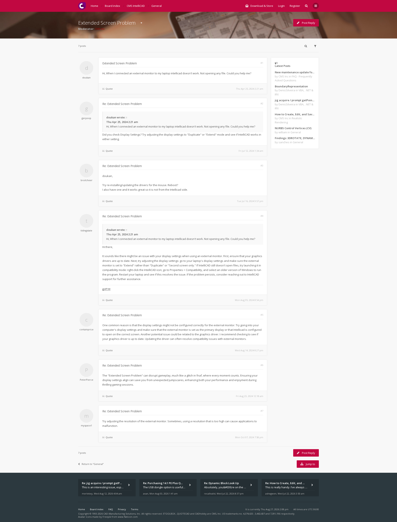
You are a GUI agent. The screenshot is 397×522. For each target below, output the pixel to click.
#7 (262, 410)
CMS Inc (100, 29)
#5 (262, 314)
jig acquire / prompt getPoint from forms (295, 100)
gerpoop (86, 118)
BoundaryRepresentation (291, 86)
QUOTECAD (183, 513)
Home (81, 509)
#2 (262, 103)
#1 (262, 62)
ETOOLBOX (169, 513)
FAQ (110, 509)
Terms (134, 509)
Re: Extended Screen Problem (122, 104)
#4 (262, 215)
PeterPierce (86, 379)
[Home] (82, 6)
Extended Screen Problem (107, 22)
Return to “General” (93, 463)
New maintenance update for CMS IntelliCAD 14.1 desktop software (295, 72)
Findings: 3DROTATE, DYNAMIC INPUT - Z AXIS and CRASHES (295, 138)
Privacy (122, 509)
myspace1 (86, 425)
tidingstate (86, 230)
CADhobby (201, 513)
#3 (262, 165)
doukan (86, 77)
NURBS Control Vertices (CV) (293, 128)
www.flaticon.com (128, 516)
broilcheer (86, 180)
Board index (96, 509)
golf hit (106, 288)
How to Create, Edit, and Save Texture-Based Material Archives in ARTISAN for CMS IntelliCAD (295, 114)
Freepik (107, 516)
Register (295, 6)
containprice (86, 329)
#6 (262, 365)
